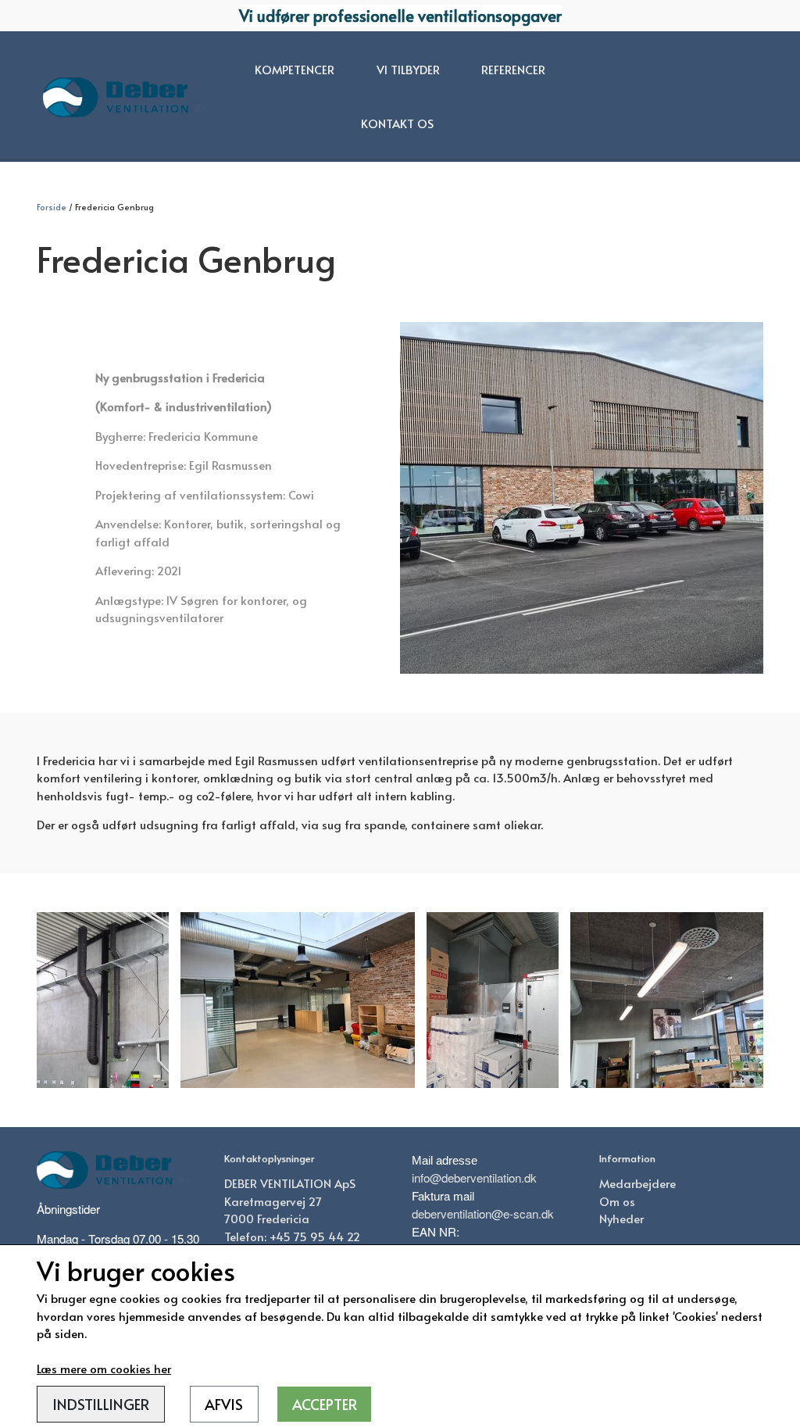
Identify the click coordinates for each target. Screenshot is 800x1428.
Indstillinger (100, 1404)
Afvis (224, 1404)
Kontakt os (397, 123)
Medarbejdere (637, 1183)
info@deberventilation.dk (474, 1177)
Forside (51, 207)
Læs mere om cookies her (104, 1368)
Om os (617, 1201)
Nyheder (621, 1218)
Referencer (513, 69)
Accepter (324, 1404)
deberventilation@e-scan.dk (483, 1213)
